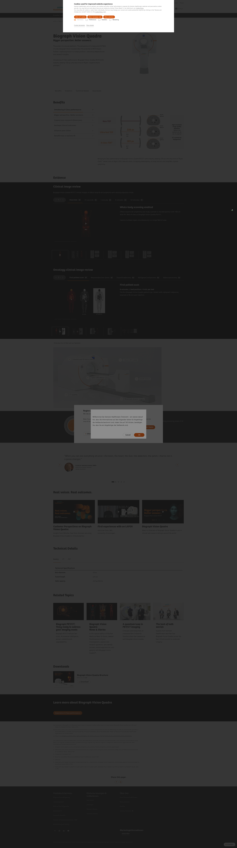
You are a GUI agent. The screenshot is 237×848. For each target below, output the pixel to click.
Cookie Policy (139, 8)
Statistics (104, 20)
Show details (90, 25)
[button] (233, 211)
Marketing (116, 20)
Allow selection (109, 17)
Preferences (92, 20)
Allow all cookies (80, 17)
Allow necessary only (95, 17)
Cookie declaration (79, 25)
